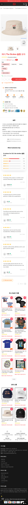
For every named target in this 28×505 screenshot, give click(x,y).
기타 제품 (3, 478)
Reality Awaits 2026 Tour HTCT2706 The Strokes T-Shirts (20, 310)
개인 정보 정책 (4, 463)
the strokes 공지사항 (19, 371)
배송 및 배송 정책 (4, 473)
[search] (24, 4)
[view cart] (26, 4)
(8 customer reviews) (12, 57)
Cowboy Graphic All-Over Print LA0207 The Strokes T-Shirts (7, 310)
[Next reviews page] (25, 284)
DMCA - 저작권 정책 (5, 465)
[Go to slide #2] (17, 48)
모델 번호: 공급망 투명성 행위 (7, 466)
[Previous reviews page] (18, 284)
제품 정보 (3, 459)
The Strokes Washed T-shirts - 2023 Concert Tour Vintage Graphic (20, 331)
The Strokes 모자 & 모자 (21, 8)
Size (2, 70)
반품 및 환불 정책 (4, 476)
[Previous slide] (2, 27)
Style (3, 66)
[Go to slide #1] (10, 48)
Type (3, 62)
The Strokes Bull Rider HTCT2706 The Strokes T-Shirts (7, 331)
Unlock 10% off (3, 499)
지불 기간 (3, 475)
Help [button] (25, 503)
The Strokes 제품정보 (8, 8)
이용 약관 (3, 461)
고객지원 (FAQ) (4, 480)
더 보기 (14, 379)
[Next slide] (25, 27)
